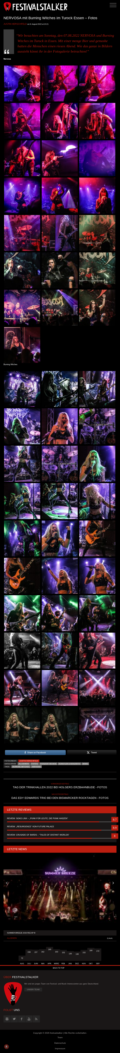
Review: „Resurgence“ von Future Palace (30, 826)
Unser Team (33, 990)
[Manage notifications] (6, 1046)
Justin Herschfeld (15, 24)
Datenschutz (60, 1043)
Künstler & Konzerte (69, 764)
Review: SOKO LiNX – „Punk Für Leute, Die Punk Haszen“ (37, 818)
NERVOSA (36, 767)
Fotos (34, 764)
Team (60, 1037)
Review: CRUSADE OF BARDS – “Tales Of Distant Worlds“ (38, 835)
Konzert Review (48, 764)
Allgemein (24, 764)
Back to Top (58, 968)
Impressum (60, 1048)
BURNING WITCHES (21, 767)
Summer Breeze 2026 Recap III (21, 933)
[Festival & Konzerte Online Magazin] (32, 6)
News (85, 764)
